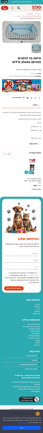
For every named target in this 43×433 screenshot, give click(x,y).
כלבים (32, 76)
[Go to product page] (32, 167)
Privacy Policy (22, 422)
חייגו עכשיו (28, 394)
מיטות (10, 76)
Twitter (35, 98)
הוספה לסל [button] (30, 172)
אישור (21, 428)
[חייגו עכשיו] (36, 395)
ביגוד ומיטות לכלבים (23, 76)
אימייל (27, 98)
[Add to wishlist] (26, 172)
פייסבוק (39, 98)
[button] (18, 8)
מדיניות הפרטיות (32, 271)
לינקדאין (31, 98)
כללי (14, 76)
